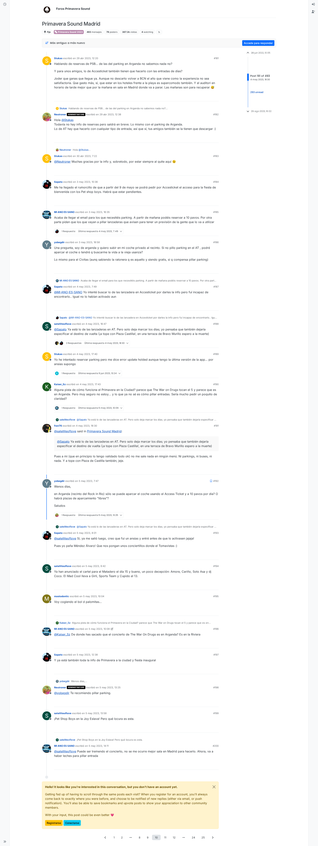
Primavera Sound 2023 (70, 32)
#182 (216, 114)
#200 (216, 745)
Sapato (58, 181)
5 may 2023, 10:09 (99, 628)
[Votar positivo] (195, 97)
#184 (216, 181)
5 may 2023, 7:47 (88, 480)
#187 (216, 286)
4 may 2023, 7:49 (87, 286)
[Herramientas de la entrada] (215, 97)
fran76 (58, 425)
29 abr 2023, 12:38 (110, 114)
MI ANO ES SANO (64, 212)
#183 (216, 156)
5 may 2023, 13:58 (96, 713)
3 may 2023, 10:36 (87, 181)
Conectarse (72, 822)
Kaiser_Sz (60, 384)
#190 (216, 384)
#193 (216, 532)
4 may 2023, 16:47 (96, 323)
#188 (216, 323)
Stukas (58, 58)
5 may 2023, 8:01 (86, 532)
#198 (216, 687)
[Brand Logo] (48, 8)
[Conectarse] (313, 4)
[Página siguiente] (212, 837)
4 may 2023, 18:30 (86, 425)
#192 (216, 480)
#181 (216, 58)
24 (193, 837)
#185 (216, 212)
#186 (216, 242)
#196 (216, 628)
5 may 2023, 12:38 (87, 654)
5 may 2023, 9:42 (96, 566)
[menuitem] (313, 4)
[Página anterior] (105, 837)
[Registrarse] (313, 12)
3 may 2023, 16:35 (99, 212)
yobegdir (59, 242)
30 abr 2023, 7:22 (87, 156)
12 (174, 837)
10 (156, 837)
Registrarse (54, 822)
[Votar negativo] (208, 97)
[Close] (214, 787)
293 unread (256, 92)
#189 (216, 354)
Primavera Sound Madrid (104, 431)
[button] (4, 842)
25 (203, 837)
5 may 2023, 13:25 (110, 687)
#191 (216, 425)
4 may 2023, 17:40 (87, 354)
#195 (216, 596)
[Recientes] (4, 4)
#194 (216, 566)
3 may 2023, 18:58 (89, 242)
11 (165, 837)
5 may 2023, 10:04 (93, 596)
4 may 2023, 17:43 (90, 384)
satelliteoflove (62, 323)
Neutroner (60, 114)
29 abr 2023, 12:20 (87, 58)
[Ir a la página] (130, 837)
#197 (216, 654)
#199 (216, 713)
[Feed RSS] (159, 32)
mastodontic (61, 596)
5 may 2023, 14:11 (99, 745)
